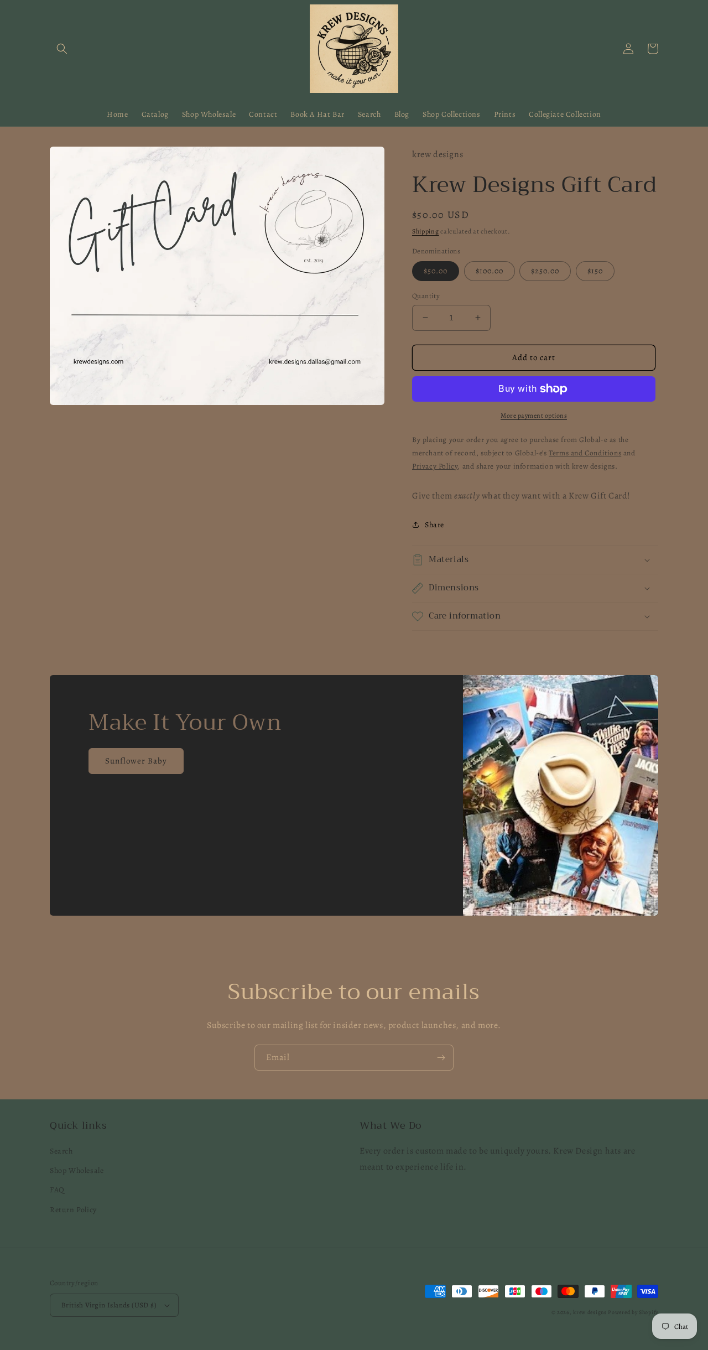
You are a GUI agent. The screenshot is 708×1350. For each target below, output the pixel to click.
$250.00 (545, 271)
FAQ (57, 1190)
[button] (62, 49)
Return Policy (73, 1209)
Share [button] (434, 525)
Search (61, 1151)
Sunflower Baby (136, 760)
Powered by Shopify (633, 1312)
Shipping (425, 231)
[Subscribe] (441, 1058)
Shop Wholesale (76, 1170)
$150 (595, 271)
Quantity (426, 295)
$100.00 (489, 271)
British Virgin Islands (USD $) (109, 1305)
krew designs (589, 1312)
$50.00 (435, 271)
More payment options (534, 415)
